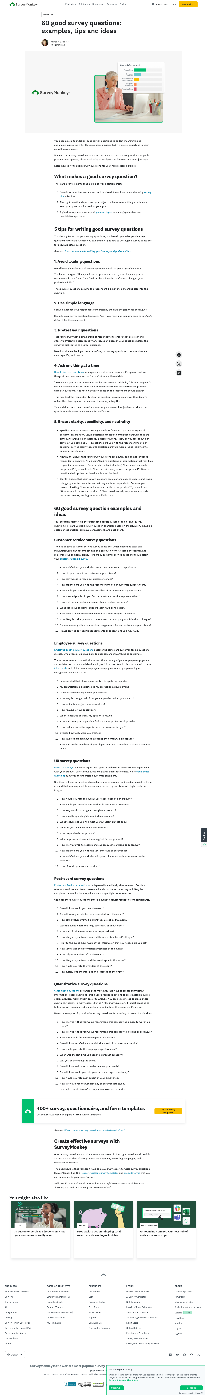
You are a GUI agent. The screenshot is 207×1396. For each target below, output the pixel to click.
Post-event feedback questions (71, 885)
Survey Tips (48, 14)
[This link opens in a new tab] (170, 1354)
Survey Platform (149, 1225)
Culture (82, 1225)
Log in (173, 4)
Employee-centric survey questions (73, 649)
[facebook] (178, 354)
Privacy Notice (116, 1380)
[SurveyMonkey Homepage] (23, 4)
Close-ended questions (66, 990)
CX (20, 1225)
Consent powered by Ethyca (189, 1393)
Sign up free (188, 4)
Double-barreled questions (69, 372)
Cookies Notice (130, 1380)
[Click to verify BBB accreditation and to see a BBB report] (70, 1386)
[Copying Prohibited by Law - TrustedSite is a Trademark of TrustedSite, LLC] (98, 1386)
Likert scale (60, 668)
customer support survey (74, 558)
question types (103, 212)
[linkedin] (178, 372)
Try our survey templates (168, 1111)
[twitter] (178, 363)
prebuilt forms (132, 1173)
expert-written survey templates (100, 1173)
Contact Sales (162, 4)
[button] (204, 838)
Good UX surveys (63, 767)
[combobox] (15, 1354)
